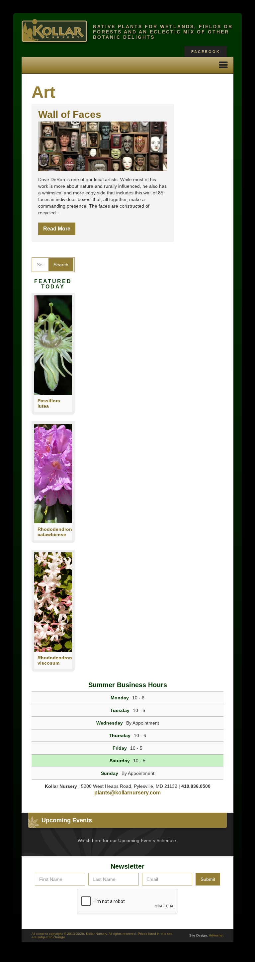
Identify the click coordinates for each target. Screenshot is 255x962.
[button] (223, 65)
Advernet (216, 935)
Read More (56, 228)
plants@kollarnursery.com (127, 792)
